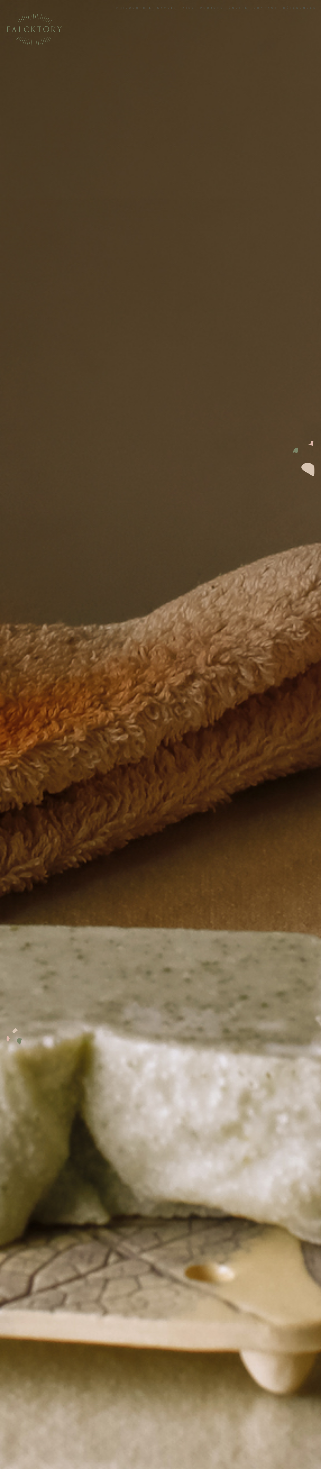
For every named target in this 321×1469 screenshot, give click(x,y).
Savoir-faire (176, 8)
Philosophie (134, 8)
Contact (266, 8)
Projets (212, 8)
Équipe (239, 8)
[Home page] (34, 44)
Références (300, 8)
